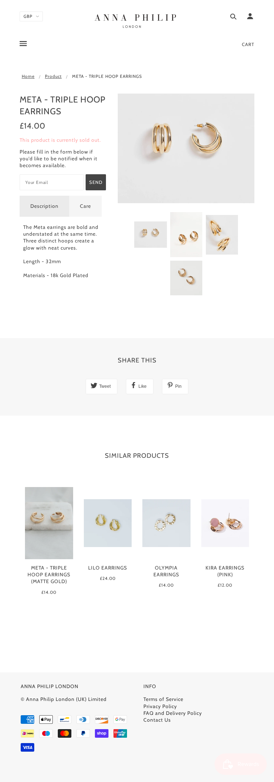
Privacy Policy (160, 706)
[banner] (137, 19)
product (53, 76)
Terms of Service (163, 699)
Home (28, 76)
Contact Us (157, 720)
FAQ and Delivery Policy (172, 713)
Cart (248, 44)
